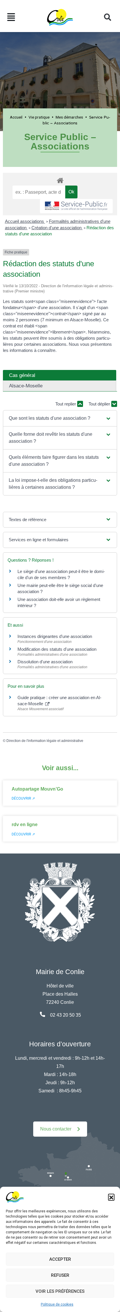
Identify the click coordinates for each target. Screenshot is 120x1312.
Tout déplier (100, 403)
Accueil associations (25, 221)
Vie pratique (39, 117)
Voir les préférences (60, 1291)
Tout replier (66, 403)
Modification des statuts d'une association (56, 649)
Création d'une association (57, 227)
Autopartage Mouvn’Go (37, 789)
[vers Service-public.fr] (76, 206)
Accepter (60, 1259)
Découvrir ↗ (23, 798)
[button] (111, 1197)
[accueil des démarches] (60, 179)
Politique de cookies (57, 1304)
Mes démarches (69, 117)
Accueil (16, 117)
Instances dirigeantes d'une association (54, 636)
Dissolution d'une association (45, 661)
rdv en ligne (25, 824)
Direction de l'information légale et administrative (44, 741)
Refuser (60, 1275)
